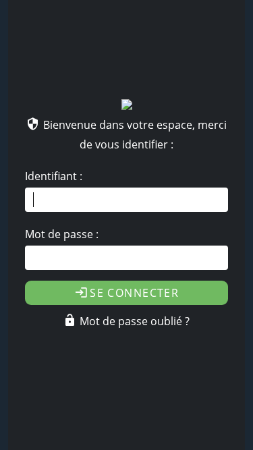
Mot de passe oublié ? (135, 321)
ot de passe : (62, 234)
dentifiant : (53, 176)
